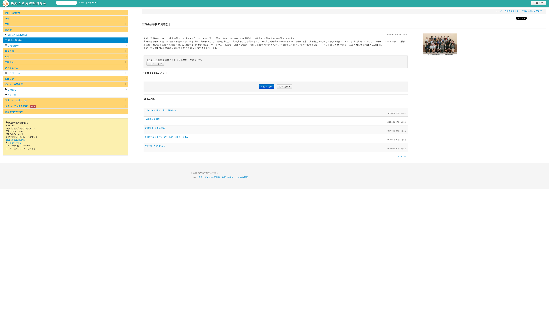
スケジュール (11, 67)
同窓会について (13, 12)
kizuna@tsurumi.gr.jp (15, 139)
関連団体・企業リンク (16, 100)
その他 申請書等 (14, 84)
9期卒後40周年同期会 (155, 145)
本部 (7, 18)
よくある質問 (242, 177)
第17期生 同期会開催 (155, 128)
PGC (7, 56)
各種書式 (11, 89)
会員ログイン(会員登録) (209, 177)
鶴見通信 (9, 50)
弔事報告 (9, 62)
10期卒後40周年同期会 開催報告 (160, 110)
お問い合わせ (228, 177)
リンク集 (11, 94)
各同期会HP (13, 45)
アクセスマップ (15, 142)
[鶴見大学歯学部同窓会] (28, 3)
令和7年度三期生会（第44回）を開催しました (167, 136)
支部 (7, 23)
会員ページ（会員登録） (20, 105)
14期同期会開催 (152, 119)
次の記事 (283, 86)
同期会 (8, 29)
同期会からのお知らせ (17, 34)
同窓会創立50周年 (14, 111)
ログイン (539, 2)
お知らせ (9, 78)
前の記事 (267, 86)
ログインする (155, 63)
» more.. (403, 156)
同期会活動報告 (14, 40)
